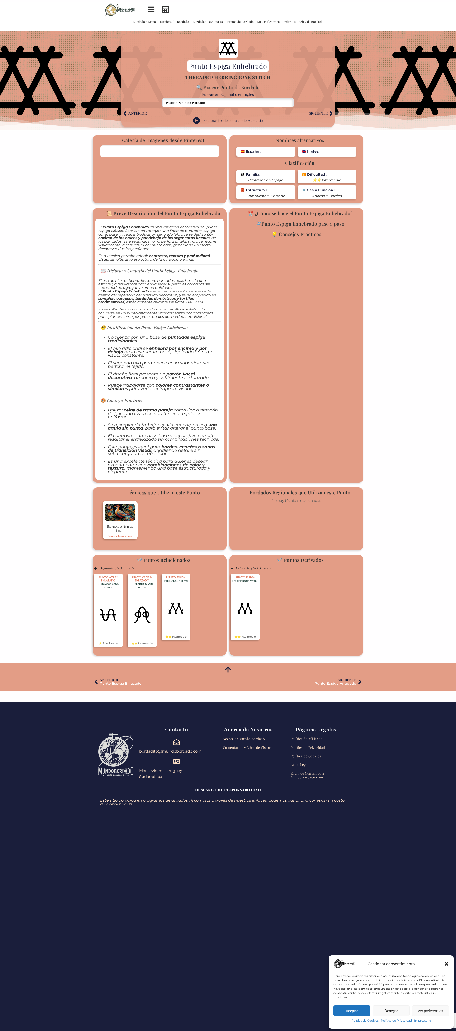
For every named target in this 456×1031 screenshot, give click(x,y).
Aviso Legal (300, 764)
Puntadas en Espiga (266, 180)
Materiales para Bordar (274, 21)
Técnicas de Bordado (174, 21)
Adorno (318, 196)
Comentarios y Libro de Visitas (247, 747)
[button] (446, 964)
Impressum (422, 1020)
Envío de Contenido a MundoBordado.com (307, 775)
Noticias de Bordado (308, 21)
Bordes (335, 196)
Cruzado (278, 196)
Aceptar (352, 1011)
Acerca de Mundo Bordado (244, 738)
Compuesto (256, 196)
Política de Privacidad (396, 1020)
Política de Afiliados (307, 738)
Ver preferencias (430, 1011)
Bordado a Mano (144, 21)
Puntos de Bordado (240, 21)
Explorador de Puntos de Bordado (233, 121)
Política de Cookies (365, 1020)
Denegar (391, 1011)
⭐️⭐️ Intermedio (327, 180)
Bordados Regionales (208, 21)
